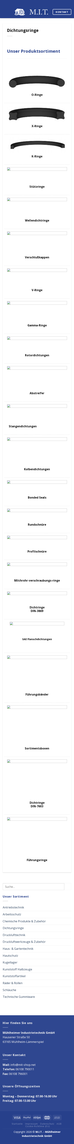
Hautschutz (10, 956)
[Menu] (5, 11)
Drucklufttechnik (14, 935)
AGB (59, 1123)
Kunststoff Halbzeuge (17, 969)
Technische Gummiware (19, 997)
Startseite (17, 1123)
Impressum (31, 1123)
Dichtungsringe (13, 928)
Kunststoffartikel (14, 976)
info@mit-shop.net (23, 1065)
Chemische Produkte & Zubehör (24, 921)
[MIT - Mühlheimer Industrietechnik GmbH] (32, 11)
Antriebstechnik (13, 907)
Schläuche (9, 990)
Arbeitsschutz (12, 914)
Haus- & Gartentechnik (18, 949)
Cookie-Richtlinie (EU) (37, 1126)
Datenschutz (47, 1123)
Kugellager (10, 962)
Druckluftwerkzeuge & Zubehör (24, 942)
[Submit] (67, 886)
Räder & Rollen (12, 983)
